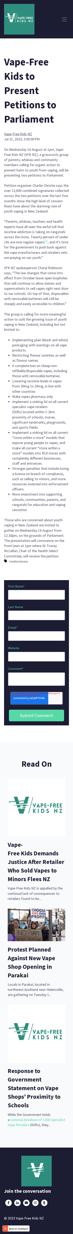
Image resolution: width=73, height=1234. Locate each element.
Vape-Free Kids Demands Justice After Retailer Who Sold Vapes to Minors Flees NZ (36, 862)
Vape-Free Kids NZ (18, 134)
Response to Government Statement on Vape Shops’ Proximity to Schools (34, 1088)
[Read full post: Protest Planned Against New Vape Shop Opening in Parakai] (36, 940)
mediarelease (18, 561)
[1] (46, 241)
